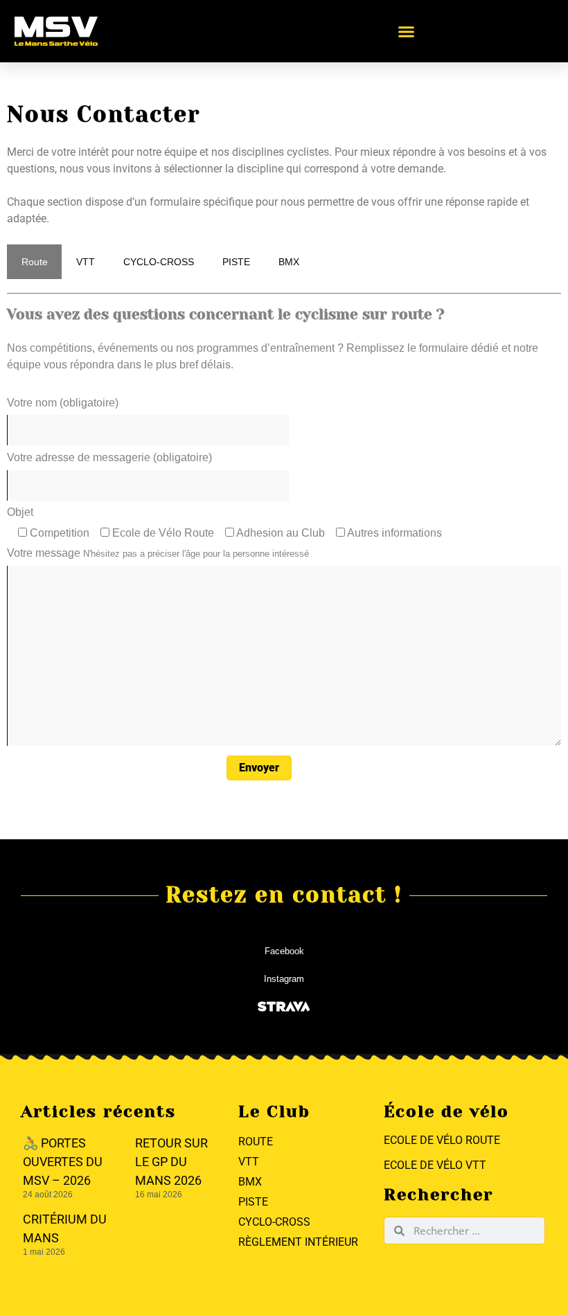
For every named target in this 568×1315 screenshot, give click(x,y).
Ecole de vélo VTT (435, 1165)
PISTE (236, 261)
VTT (85, 261)
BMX (288, 261)
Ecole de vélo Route (442, 1140)
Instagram (284, 979)
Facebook (284, 951)
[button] (406, 31)
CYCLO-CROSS (158, 261)
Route (34, 261)
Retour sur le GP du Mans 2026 (171, 1162)
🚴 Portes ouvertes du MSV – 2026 (63, 1162)
